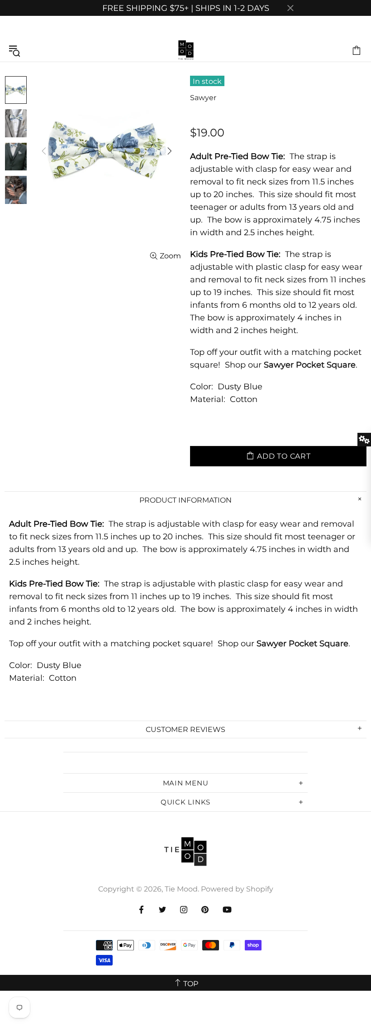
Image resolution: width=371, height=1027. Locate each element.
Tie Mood (185, 50)
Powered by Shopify (237, 889)
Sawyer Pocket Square (310, 365)
